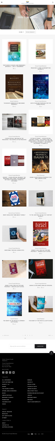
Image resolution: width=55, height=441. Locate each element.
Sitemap (4, 417)
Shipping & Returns (7, 427)
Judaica (30, 395)
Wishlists (5, 413)
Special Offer (31, 384)
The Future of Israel (8, 388)
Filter (21, 32)
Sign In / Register (7, 411)
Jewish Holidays (32, 388)
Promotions (5, 399)
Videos (4, 404)
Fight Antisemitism (7, 382)
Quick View (14, 52)
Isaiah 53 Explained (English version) (40, 285)
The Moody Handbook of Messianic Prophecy (14, 104)
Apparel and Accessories (9, 390)
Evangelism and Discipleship (36, 393)
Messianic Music (32, 397)
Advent (4, 386)
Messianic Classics (7, 397)
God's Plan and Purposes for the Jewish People (41, 104)
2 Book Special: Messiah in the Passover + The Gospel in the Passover (14, 139)
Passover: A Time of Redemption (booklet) (41, 68)
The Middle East (6, 401)
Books (4, 393)
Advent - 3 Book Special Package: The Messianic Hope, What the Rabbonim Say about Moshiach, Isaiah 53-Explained (14, 179)
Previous (6, 335)
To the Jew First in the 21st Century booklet (40, 215)
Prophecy (30, 399)
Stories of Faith (32, 386)
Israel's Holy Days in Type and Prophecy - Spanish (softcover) (41, 251)
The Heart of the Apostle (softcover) (40, 320)
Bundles (30, 379)
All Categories (6, 379)
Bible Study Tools (33, 390)
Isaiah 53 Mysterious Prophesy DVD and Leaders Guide (41, 178)
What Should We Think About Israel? (14, 215)
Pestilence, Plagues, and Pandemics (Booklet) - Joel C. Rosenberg (14, 66)
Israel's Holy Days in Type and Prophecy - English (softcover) (14, 286)
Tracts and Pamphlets (34, 401)
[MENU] (2, 2)
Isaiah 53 (30, 382)
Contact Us (5, 425)
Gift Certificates (7, 415)
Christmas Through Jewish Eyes (14, 250)
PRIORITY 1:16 (5, 384)
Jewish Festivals (7, 395)
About (4, 423)
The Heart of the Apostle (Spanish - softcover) (14, 321)
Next (50, 335)
